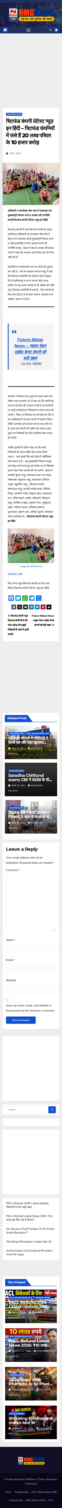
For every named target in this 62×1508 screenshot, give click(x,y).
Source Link (15, 573)
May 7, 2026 (19, 1312)
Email (10, 960)
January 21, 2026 (23, 1390)
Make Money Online (36, 1500)
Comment (13, 870)
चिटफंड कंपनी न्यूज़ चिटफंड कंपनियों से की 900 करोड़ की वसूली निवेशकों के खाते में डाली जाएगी (18, 625)
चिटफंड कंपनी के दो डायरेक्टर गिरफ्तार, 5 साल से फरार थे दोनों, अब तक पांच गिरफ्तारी (30, 817)
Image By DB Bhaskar (31, 566)
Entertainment (17, 1414)
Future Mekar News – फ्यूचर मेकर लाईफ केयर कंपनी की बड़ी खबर (43, 620)
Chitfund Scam (14, 114)
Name (10, 939)
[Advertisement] (31, 75)
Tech (50, 1500)
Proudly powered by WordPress (21, 1479)
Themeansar (31, 1483)
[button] (50, 29)
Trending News (42, 1298)
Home (8, 1492)
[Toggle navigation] (28, 30)
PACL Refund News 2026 (38, 733)
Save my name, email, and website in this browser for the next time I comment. (30, 1008)
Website (11, 980)
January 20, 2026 (23, 1428)
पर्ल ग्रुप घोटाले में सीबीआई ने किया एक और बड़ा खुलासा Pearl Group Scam (28, 742)
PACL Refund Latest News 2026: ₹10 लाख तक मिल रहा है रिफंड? (31, 1345)
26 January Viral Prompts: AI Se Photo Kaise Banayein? (30, 1384)
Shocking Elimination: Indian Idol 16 (28, 1241)
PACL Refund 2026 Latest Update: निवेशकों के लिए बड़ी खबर (30, 1306)
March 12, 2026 (22, 1351)
